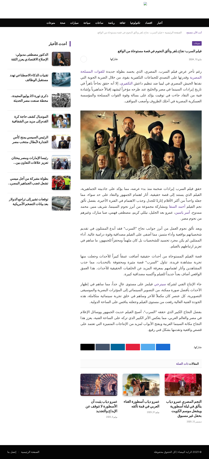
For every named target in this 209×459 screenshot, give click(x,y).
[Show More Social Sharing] (83, 59)
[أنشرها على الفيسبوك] (105, 59)
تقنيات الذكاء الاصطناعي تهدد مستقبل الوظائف (29, 77)
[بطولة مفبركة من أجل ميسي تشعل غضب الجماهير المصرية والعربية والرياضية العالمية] (61, 183)
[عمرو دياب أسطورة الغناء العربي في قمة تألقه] (141, 385)
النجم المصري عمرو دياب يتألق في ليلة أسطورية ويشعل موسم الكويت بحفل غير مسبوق (184, 408)
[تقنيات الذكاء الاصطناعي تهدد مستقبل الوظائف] (61, 79)
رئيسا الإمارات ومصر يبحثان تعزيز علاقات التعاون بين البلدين (29, 160)
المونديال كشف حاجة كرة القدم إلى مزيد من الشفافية (30, 118)
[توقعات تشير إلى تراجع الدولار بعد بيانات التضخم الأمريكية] (61, 203)
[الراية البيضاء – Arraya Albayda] (104, 9)
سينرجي (160, 284)
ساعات (99, 22)
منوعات (51, 22)
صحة (62, 22)
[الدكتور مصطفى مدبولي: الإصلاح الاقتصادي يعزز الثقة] (61, 59)
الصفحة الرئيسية (173, 32)
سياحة (86, 22)
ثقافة (122, 22)
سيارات (74, 22)
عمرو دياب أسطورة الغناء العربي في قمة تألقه (141, 403)
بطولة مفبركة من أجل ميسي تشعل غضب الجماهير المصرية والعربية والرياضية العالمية (28, 181)
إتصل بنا (11, 451)
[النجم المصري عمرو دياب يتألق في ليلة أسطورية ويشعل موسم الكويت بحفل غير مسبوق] (183, 385)
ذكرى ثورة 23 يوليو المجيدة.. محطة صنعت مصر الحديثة (29, 98)
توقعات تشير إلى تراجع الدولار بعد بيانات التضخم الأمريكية (28, 201)
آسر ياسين (182, 212)
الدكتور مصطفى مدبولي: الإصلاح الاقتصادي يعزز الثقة (29, 56)
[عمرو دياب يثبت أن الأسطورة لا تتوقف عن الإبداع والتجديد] (98, 385)
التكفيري (126, 83)
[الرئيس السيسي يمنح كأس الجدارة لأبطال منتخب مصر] (61, 141)
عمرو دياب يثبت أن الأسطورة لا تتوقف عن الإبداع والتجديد (101, 406)
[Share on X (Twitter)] (98, 59)
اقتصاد (148, 22)
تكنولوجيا (135, 22)
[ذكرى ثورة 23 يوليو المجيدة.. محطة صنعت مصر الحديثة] (61, 100)
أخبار (159, 22)
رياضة (111, 22)
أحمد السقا (177, 206)
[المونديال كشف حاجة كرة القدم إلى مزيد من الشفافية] (61, 121)
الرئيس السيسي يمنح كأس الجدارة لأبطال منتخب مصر (30, 139)
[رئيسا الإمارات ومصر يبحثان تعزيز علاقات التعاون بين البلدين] (61, 162)
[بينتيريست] (92, 59)
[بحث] (7, 9)
